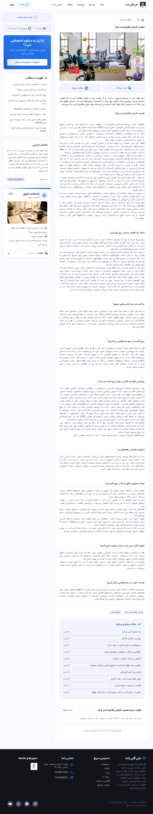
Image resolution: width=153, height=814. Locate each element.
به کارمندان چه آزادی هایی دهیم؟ (31, 89)
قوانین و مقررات (103, 781)
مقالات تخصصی (125, 20)
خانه (140, 20)
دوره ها (92, 4)
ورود (108, 772)
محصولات (105, 764)
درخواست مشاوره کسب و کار (27, 62)
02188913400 (61, 772)
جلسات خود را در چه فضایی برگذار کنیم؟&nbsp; (28, 129)
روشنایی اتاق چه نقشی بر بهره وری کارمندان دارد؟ (27, 102)
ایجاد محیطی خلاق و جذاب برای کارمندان (28, 114)
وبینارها (81, 4)
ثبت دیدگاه (67, 710)
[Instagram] (35, 804)
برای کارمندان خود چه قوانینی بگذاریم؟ (29, 95)
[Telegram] (27, 804)
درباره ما (106, 776)
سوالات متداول (103, 785)
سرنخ (128, 805)
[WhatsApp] (19, 804)
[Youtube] (10, 804)
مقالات (107, 768)
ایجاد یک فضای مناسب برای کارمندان (29, 84)
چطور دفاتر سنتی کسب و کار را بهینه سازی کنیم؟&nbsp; (28, 121)
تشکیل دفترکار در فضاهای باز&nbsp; (30, 108)
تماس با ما (57, 4)
